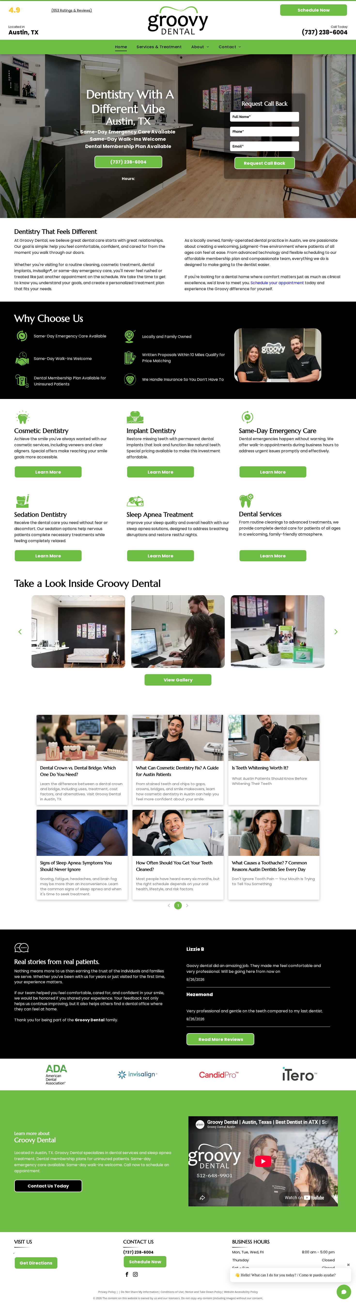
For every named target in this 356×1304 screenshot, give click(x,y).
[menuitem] (121, 47)
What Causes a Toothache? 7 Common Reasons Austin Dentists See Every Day (269, 866)
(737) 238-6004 (325, 32)
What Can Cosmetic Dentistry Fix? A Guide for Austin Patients (177, 771)
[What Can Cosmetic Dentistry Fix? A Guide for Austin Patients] (178, 738)
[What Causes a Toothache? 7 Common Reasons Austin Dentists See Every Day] (273, 833)
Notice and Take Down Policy (203, 1292)
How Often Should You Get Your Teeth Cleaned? (174, 866)
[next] (336, 631)
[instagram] (135, 1275)
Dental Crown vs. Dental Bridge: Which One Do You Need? (78, 771)
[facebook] (127, 1275)
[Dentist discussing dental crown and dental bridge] (82, 738)
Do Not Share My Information (139, 1292)
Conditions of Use (172, 1292)
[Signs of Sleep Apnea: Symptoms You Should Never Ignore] (82, 833)
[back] (19, 631)
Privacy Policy (107, 1292)
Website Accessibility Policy (241, 1292)
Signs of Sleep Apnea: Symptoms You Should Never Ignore (76, 866)
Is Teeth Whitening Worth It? (260, 768)
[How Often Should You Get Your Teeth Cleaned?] (178, 833)
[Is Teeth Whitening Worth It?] (273, 738)
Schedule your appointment (277, 283)
